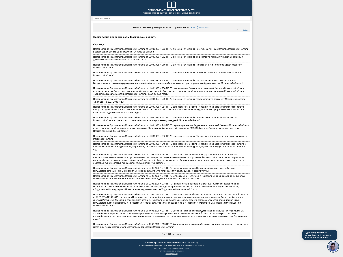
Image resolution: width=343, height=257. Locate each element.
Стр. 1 (165, 234)
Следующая (175, 234)
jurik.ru (245, 30)
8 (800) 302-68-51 (200, 27)
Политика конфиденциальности (171, 251)
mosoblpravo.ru (172, 254)
